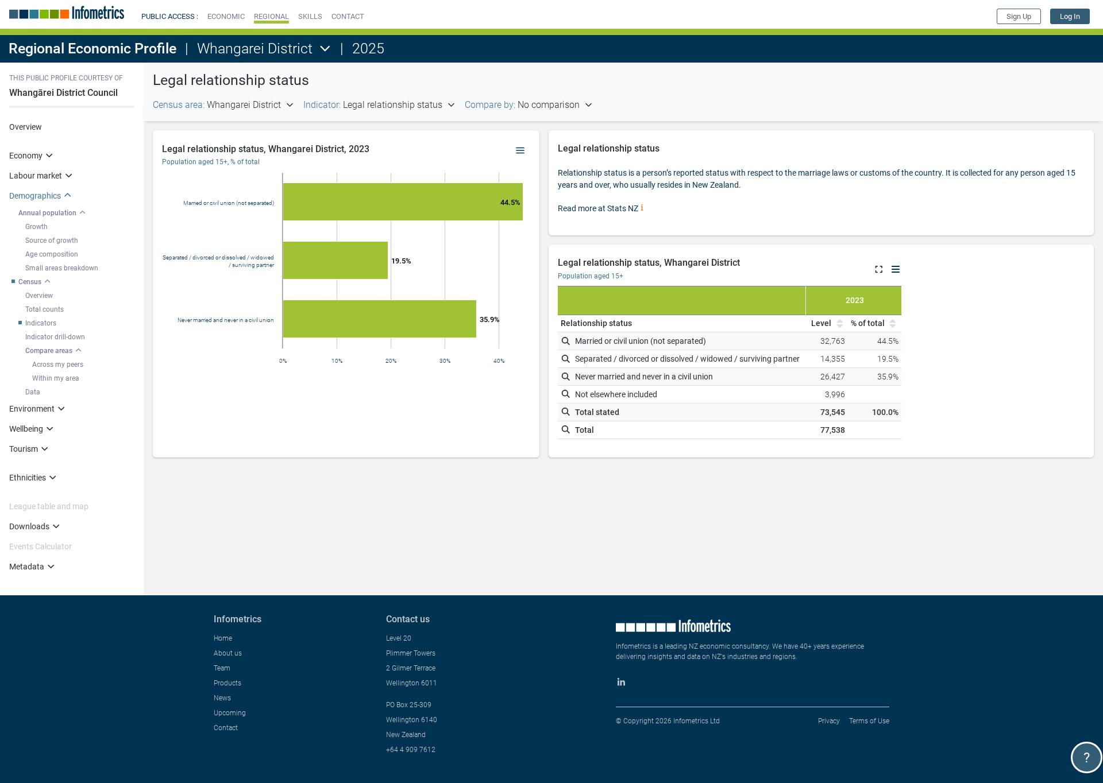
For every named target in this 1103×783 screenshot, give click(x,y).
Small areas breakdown (61, 268)
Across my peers (57, 365)
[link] (1070, 16)
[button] (226, 16)
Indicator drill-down (55, 337)
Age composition (51, 254)
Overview (25, 126)
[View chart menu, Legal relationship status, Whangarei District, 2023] (520, 151)
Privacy (829, 721)
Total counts (44, 309)
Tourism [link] (23, 448)
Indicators (40, 323)
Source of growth (51, 241)
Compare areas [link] (48, 351)
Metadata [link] (26, 566)
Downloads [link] (29, 526)
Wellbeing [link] (26, 428)
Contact (226, 728)
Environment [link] (32, 408)
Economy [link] (26, 155)
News (222, 698)
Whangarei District (255, 48)
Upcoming (230, 713)
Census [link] (29, 282)
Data (32, 392)
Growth (36, 227)
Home (223, 638)
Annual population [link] (47, 213)
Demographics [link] (35, 195)
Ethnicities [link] (27, 477)
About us (228, 653)
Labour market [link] (35, 175)
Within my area (55, 378)
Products (227, 683)
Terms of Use (869, 721)
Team (222, 668)
